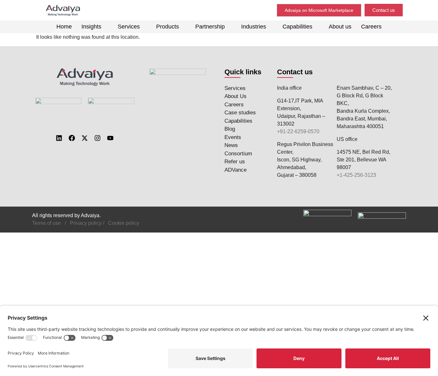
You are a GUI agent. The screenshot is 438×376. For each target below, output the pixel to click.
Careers (371, 26)
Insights (91, 26)
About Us (235, 96)
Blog (229, 129)
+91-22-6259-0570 (298, 131)
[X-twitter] (84, 138)
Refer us (234, 162)
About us (340, 26)
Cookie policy (123, 223)
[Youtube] (110, 138)
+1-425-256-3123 (356, 175)
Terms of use (46, 223)
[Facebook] (72, 138)
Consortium (238, 154)
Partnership (210, 26)
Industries (253, 26)
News (231, 145)
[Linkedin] (59, 138)
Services (129, 26)
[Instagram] (97, 138)
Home (64, 26)
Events (232, 137)
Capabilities (297, 26)
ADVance (235, 170)
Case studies (240, 113)
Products (167, 26)
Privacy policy (86, 223)
